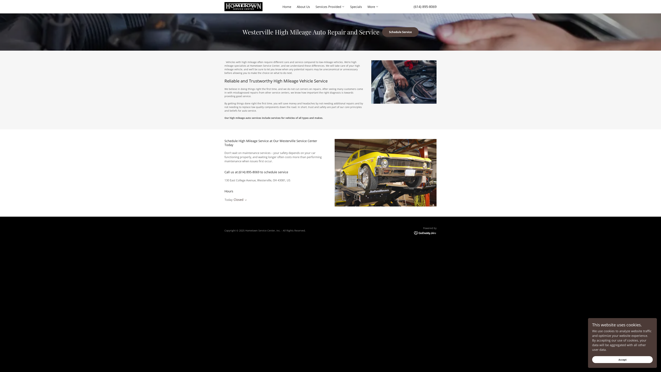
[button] (330, 7)
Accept (622, 359)
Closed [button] (238, 200)
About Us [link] (303, 7)
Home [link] (286, 7)
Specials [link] (356, 7)
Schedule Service (400, 32)
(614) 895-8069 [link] (425, 6)
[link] (243, 6)
